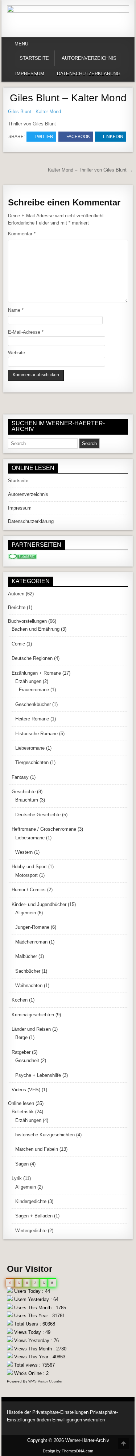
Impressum (29, 73)
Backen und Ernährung (35, 629)
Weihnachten (28, 985)
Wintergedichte (30, 1230)
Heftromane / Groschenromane (44, 829)
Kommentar (22, 233)
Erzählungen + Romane (36, 673)
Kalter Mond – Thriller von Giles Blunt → (90, 170)
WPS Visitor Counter (45, 1381)
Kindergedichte (30, 1201)
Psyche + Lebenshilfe (38, 1075)
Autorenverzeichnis (89, 58)
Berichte (16, 607)
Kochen (20, 1000)
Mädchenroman (31, 942)
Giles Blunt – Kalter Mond (68, 97)
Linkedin (113, 136)
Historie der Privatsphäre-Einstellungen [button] (47, 1412)
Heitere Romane (32, 719)
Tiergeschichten (32, 762)
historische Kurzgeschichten (45, 1134)
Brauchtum (26, 800)
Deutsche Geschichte (38, 814)
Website (16, 352)
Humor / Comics (29, 889)
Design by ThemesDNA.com (68, 1451)
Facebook (78, 136)
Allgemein (25, 912)
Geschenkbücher (33, 704)
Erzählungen (28, 681)
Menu (21, 43)
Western (24, 852)
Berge (21, 1037)
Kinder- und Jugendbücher (39, 904)
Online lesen (21, 1103)
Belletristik (23, 1111)
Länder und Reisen (31, 1029)
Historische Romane (36, 733)
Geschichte (24, 791)
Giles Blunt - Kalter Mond (34, 111)
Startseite (34, 58)
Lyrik (17, 1178)
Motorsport (26, 875)
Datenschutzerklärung (88, 73)
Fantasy (20, 777)
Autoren (16, 593)
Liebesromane (30, 748)
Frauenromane (34, 689)
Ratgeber (21, 1052)
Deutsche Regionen (32, 658)
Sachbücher (27, 971)
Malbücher (26, 956)
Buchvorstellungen (27, 621)
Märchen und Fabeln (36, 1149)
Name (16, 310)
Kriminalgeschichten (33, 1014)
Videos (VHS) (26, 1089)
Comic (18, 644)
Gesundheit (27, 1060)
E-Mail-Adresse (26, 332)
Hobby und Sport (29, 866)
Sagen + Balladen (34, 1215)
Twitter (43, 136)
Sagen (22, 1164)
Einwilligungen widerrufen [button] (78, 1419)
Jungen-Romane (32, 927)
